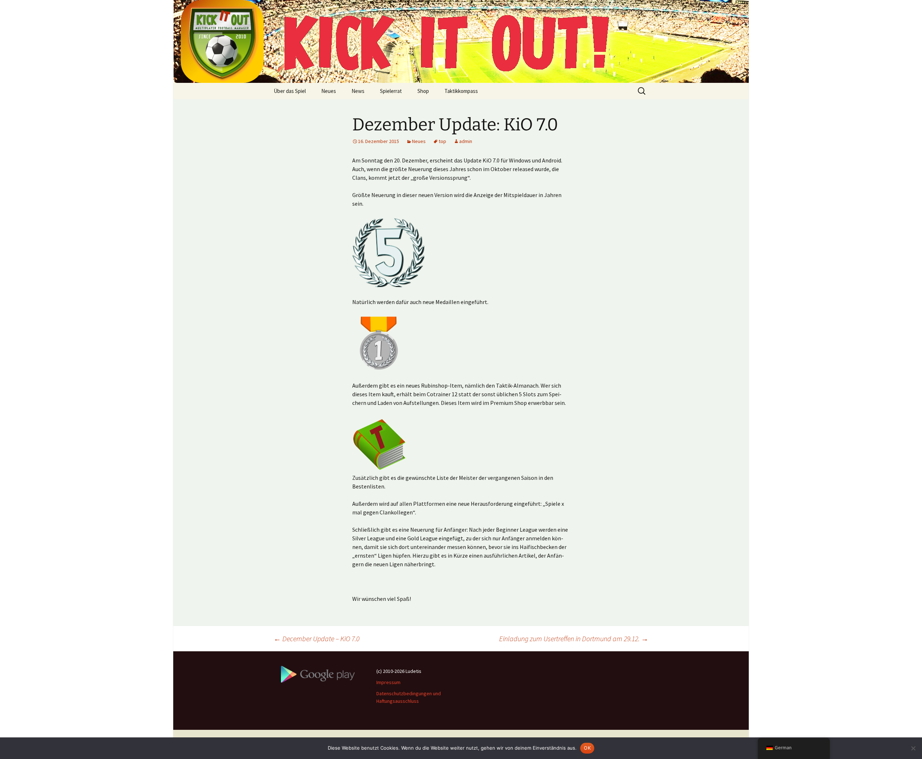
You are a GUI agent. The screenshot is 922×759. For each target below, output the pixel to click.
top (442, 141)
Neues (328, 91)
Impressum (388, 682)
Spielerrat (391, 91)
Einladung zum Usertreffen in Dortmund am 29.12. (573, 638)
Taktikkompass (461, 91)
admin (465, 141)
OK (587, 748)
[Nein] (913, 748)
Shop (423, 91)
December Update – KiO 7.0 (316, 638)
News (358, 91)
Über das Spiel (290, 91)
